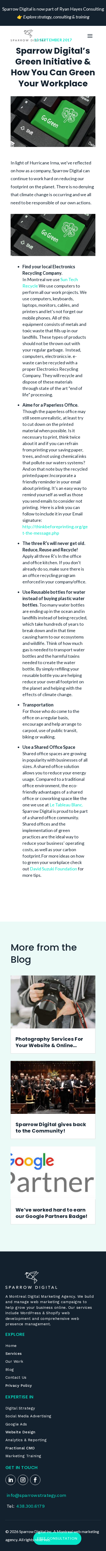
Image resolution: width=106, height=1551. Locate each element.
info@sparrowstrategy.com (37, 1495)
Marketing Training (23, 1456)
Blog (9, 1369)
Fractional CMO (20, 1448)
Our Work (14, 1361)
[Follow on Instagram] (23, 1480)
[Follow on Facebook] (35, 1480)
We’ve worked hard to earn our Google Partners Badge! (52, 1213)
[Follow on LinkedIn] (10, 1480)
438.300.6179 (30, 1506)
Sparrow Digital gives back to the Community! (51, 1127)
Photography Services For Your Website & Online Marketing (49, 1042)
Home (11, 1345)
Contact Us (16, 1377)
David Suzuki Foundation (53, 868)
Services (13, 1353)
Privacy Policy (18, 1385)
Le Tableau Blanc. (66, 804)
